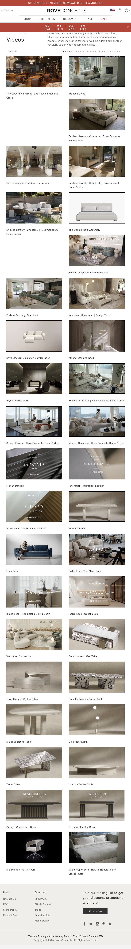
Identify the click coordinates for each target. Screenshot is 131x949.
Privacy (42, 936)
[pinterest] (103, 923)
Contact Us (9, 898)
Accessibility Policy (60, 936)
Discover (69, 18)
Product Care (11, 915)
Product (91, 51)
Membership (42, 920)
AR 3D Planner (43, 904)
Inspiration (47, 18)
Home (6, 34)
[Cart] (126, 10)
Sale (104, 18)
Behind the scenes (110, 51)
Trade (88, 18)
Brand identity (112, 56)
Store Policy (10, 909)
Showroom (41, 898)
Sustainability (42, 915)
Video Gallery (35, 34)
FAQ (5, 904)
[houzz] (110, 923)
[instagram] (97, 923)
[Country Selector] (112, 10)
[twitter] (90, 923)
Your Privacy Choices (86, 936)
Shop (27, 18)
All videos (67, 51)
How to (80, 51)
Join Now (95, 911)
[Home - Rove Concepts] (65, 10)
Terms (31, 936)
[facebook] (84, 923)
